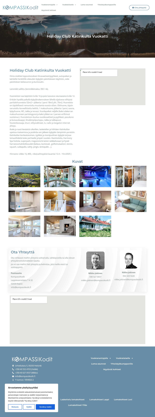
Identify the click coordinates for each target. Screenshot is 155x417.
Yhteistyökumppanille (107, 5)
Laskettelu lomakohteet (72, 399)
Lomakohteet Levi (123, 399)
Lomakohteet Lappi (99, 399)
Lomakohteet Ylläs (77, 405)
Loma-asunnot (87, 5)
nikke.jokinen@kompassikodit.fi (128, 279)
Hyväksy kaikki (45, 407)
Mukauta (15, 407)
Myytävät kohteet (48, 10)
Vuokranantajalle (48, 5)
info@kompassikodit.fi (21, 287)
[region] (31, 398)
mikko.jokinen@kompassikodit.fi (95, 280)
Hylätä (28, 407)
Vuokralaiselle (68, 5)
